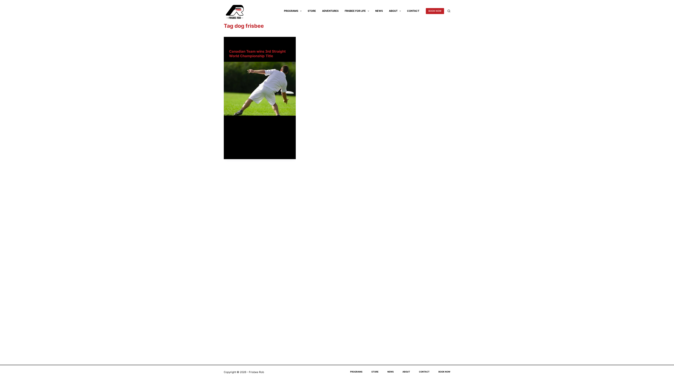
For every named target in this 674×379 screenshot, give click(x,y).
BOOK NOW (434, 10)
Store (312, 10)
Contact (413, 10)
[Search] (449, 11)
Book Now (444, 371)
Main (232, 43)
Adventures (330, 10)
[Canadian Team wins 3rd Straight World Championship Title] (260, 89)
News (379, 10)
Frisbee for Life (355, 10)
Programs (291, 10)
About (393, 10)
